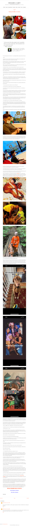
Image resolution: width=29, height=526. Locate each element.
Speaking (24, 7)
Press (21, 7)
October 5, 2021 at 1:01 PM (7, 502)
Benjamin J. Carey (14, 3)
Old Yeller (18, 173)
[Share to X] (4, 494)
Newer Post (1, 498)
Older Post (28, 498)
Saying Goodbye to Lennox (14, 11)
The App (14, 7)
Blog (16, 7)
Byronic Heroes (10, 7)
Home (4, 7)
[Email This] (3, 494)
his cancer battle (16, 176)
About (6, 7)
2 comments (14, 9)
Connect (19, 7)
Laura (3, 502)
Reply (3, 506)
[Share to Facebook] (5, 494)
